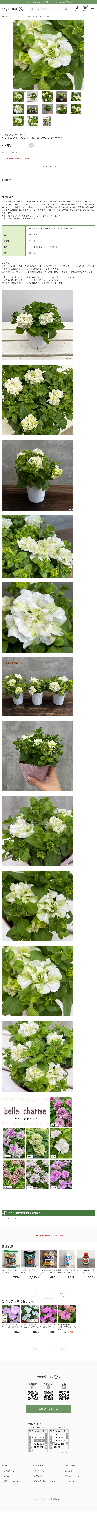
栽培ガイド (8, 1476)
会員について (9, 1471)
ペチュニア (13, 16)
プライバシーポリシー (74, 1476)
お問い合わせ (39, 1476)
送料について (7, 180)
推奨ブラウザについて (12, 1481)
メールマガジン (71, 1481)
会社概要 (68, 1471)
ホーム (6, 1465)
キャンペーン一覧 (41, 1471)
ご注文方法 (38, 1465)
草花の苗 (4, 16)
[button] (62, 1294)
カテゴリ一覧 (70, 1465)
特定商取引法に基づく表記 (45, 1481)
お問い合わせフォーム (48, 1409)
